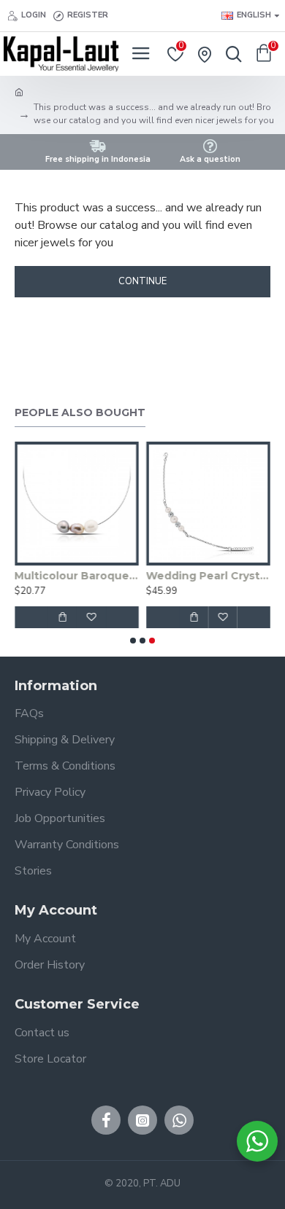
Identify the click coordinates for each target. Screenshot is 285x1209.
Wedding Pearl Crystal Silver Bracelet (208, 575)
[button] (133, 640)
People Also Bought (80, 413)
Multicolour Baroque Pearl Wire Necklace (77, 575)
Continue (142, 281)
